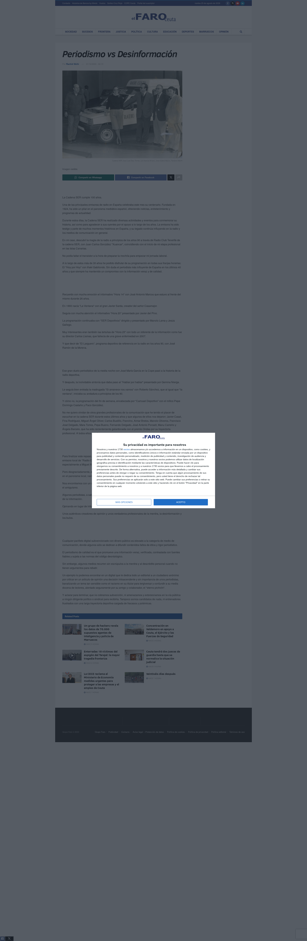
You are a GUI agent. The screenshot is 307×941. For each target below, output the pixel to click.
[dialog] (153, 470)
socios (126, 449)
